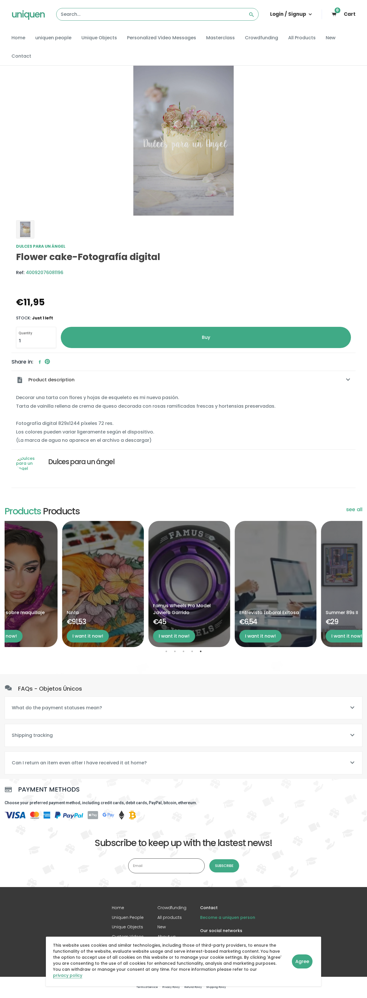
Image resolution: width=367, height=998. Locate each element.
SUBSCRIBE (224, 865)
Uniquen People (128, 917)
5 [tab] (201, 651)
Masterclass (220, 37)
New (330, 37)
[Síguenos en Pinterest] (47, 362)
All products (169, 917)
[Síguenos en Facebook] (40, 362)
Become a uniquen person (227, 917)
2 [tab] (175, 651)
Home (18, 37)
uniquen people (53, 37)
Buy (206, 337)
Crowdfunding (261, 37)
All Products (302, 37)
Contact (21, 56)
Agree (302, 961)
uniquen (28, 14)
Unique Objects (99, 37)
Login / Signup (288, 14)
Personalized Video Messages (161, 37)
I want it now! (30, 636)
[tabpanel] (45, 584)
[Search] (251, 14)
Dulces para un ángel (40, 246)
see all (354, 509)
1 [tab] (166, 651)
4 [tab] (192, 651)
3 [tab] (183, 651)
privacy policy (67, 975)
